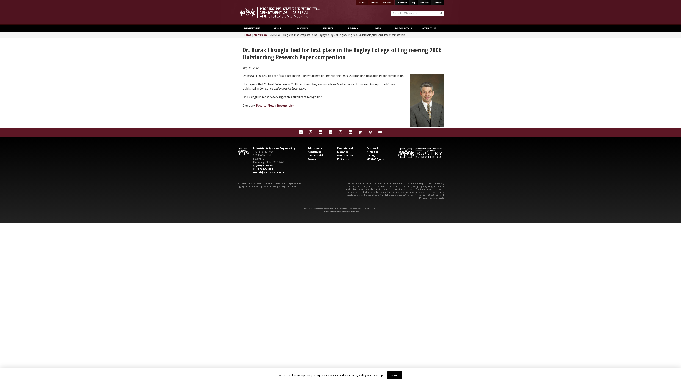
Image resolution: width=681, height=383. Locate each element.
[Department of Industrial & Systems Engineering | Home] (287, 12)
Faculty (261, 105)
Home (247, 35)
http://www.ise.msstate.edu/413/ (343, 211)
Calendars (438, 2)
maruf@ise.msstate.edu (268, 172)
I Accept (395, 375)
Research (313, 159)
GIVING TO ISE (429, 28)
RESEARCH (353, 28)
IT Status (343, 159)
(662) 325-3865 (265, 165)
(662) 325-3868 (264, 169)
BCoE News (424, 2)
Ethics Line (279, 183)
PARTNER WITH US (403, 28)
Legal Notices (294, 183)
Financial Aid (345, 148)
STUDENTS (328, 28)
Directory (374, 2)
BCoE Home (402, 2)
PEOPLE (277, 28)
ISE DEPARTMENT (252, 28)
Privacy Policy (357, 375)
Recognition (285, 105)
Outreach (373, 148)
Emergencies (345, 155)
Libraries (342, 152)
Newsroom (261, 35)
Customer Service (246, 183)
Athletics (372, 152)
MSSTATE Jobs (375, 159)
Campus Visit (316, 155)
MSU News (387, 2)
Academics (314, 152)
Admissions (315, 148)
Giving (371, 155)
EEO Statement (264, 183)
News (272, 105)
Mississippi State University (245, 12)
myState (362, 2)
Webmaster (341, 208)
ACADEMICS (302, 28)
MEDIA (378, 28)
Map (413, 2)
